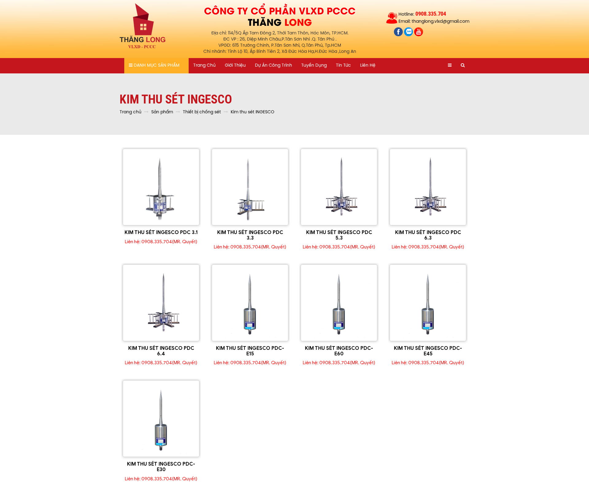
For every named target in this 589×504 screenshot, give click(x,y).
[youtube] (418, 31)
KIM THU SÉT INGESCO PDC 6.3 (428, 235)
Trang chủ (204, 65)
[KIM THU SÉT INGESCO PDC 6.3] (428, 187)
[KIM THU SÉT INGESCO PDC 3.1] (161, 187)
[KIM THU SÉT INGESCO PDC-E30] (161, 418)
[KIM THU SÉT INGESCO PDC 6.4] (161, 302)
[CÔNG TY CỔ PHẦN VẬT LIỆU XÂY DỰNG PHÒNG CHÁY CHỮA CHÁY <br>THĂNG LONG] (143, 26)
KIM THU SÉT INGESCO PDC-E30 (161, 467)
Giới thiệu (235, 65)
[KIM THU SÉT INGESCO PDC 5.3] (339, 187)
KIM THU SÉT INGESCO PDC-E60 (339, 351)
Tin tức (343, 65)
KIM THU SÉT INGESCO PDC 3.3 (250, 235)
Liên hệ (367, 65)
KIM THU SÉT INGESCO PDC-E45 (428, 351)
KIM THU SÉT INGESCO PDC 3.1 (161, 232)
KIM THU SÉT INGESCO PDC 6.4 (161, 351)
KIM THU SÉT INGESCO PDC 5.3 (339, 235)
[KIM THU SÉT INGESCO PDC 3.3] (250, 187)
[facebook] (399, 31)
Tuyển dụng (314, 65)
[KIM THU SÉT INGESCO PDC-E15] (250, 302)
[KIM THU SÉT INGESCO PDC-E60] (339, 302)
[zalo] (409, 31)
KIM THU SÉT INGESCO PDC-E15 (250, 351)
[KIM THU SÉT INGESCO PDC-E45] (428, 302)
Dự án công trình (273, 65)
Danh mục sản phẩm (156, 65)
